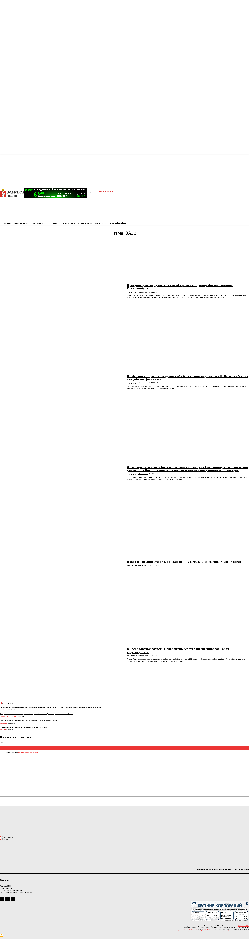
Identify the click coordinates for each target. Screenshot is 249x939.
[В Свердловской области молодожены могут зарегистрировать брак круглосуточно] (62, 654)
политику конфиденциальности (28, 753)
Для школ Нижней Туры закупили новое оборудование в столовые (23, 727)
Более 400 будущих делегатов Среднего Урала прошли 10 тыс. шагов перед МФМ (28, 720)
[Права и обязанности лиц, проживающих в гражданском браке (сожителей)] (62, 563)
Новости (3, 730)
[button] (90, 193)
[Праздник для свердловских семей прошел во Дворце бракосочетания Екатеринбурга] (62, 291)
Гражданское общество (8, 716)
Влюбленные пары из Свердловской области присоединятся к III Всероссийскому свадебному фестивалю (187, 377)
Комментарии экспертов (136, 566)
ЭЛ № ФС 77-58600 (243, 926)
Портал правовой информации (11, 890)
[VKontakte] (7, 899)
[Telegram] (2, 899)
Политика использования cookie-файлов (214, 931)
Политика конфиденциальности (189, 931)
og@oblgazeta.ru (209, 929)
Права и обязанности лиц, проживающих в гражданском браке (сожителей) (184, 562)
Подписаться (124, 748)
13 (4, 703)
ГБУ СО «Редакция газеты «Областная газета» (16, 892)
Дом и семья (132, 292)
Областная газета (143, 292)
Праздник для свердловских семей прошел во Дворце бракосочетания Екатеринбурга (180, 286)
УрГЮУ (150, 565)
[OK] (13, 899)
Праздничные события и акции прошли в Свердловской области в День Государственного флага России (36, 714)
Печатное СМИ (5, 886)
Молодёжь (3, 709)
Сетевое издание (6, 888)
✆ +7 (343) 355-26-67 (190, 929)
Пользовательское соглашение (238, 931)
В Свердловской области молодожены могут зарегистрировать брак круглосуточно (178, 650)
